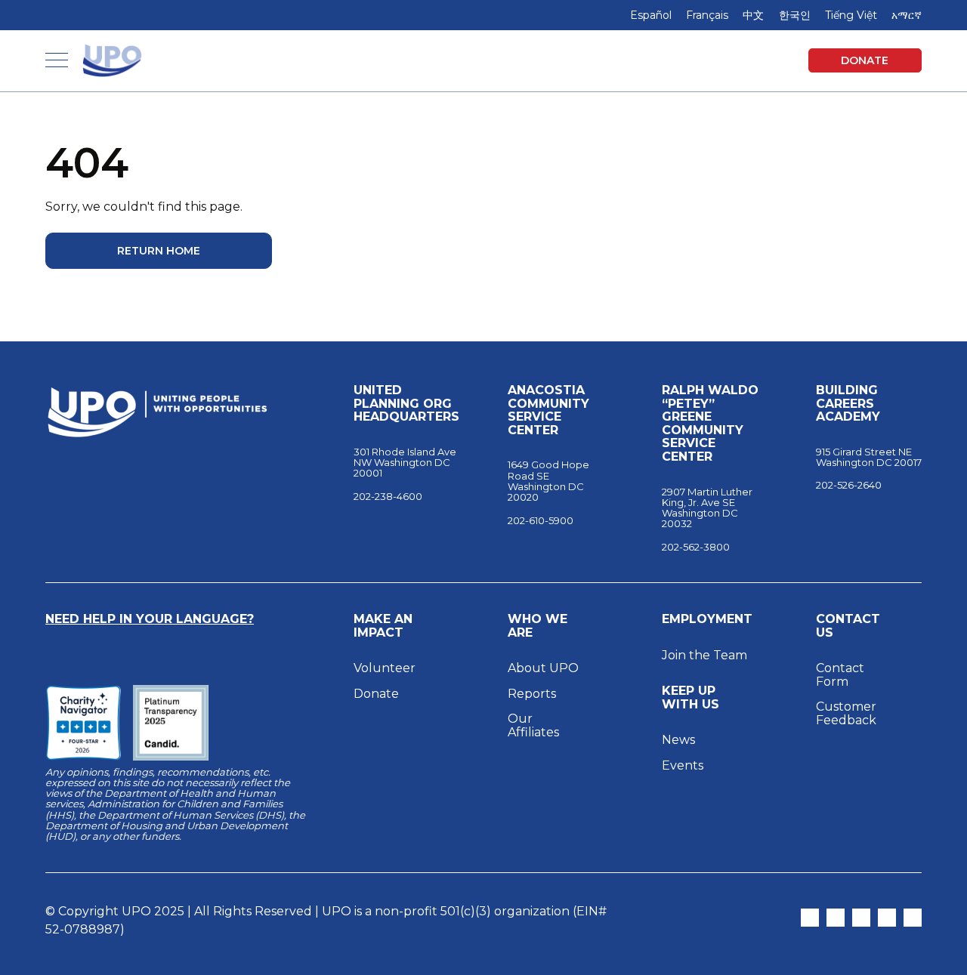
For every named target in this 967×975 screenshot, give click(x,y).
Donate (864, 60)
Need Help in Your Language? (149, 619)
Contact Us (848, 625)
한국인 (795, 15)
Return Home (158, 251)
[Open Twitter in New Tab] (810, 918)
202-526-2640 (849, 485)
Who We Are (537, 625)
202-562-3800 (696, 547)
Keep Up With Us (690, 697)
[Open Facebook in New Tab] (861, 918)
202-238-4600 (388, 496)
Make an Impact (383, 625)
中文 (753, 15)
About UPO (543, 668)
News (678, 740)
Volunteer (385, 668)
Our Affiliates (535, 725)
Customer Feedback (846, 713)
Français (707, 15)
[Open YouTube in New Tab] (913, 918)
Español (651, 15)
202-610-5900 (540, 520)
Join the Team (704, 655)
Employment (707, 619)
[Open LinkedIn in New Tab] (887, 918)
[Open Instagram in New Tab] (835, 918)
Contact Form (840, 675)
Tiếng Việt (851, 15)
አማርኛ (906, 15)
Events (682, 765)
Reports (532, 694)
